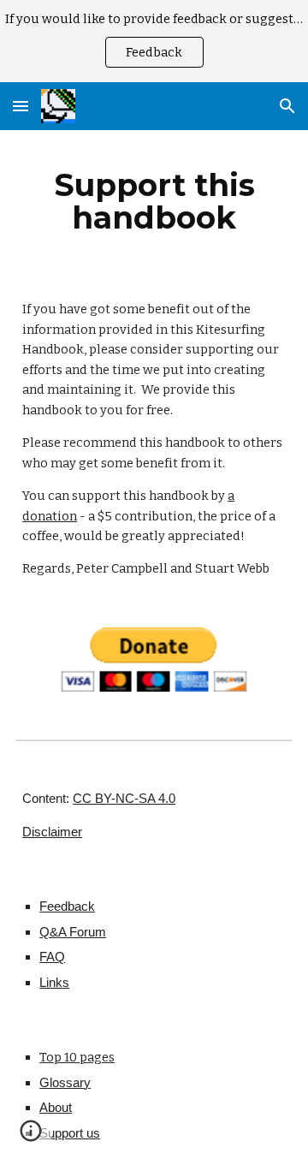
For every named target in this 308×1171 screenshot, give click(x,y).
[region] (154, 41)
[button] (20, 105)
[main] (154, 201)
